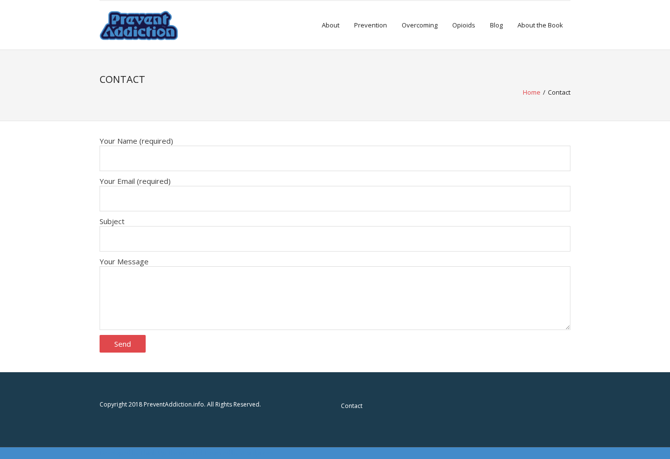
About (330, 25)
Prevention (370, 25)
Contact (351, 406)
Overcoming (420, 25)
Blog (496, 25)
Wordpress (256, 452)
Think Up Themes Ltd (171, 452)
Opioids (463, 25)
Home (532, 92)
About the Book (540, 25)
